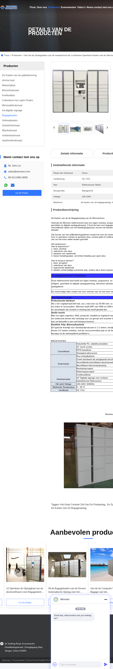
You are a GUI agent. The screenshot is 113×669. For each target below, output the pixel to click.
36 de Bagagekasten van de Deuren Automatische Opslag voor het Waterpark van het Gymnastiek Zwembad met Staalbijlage (67, 590)
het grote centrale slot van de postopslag (82, 504)
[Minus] (105, 599)
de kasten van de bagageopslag (69, 508)
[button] (19, 571)
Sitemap (6, 660)
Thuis (32, 7)
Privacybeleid (18, 660)
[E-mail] (12, 185)
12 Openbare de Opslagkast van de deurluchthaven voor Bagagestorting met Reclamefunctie (25, 590)
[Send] (105, 664)
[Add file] (55, 664)
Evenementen (68, 7)
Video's (81, 7)
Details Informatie (72, 153)
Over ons (42, 7)
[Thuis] (9, 7)
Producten (54, 7)
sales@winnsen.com (19, 171)
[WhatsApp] (6, 185)
